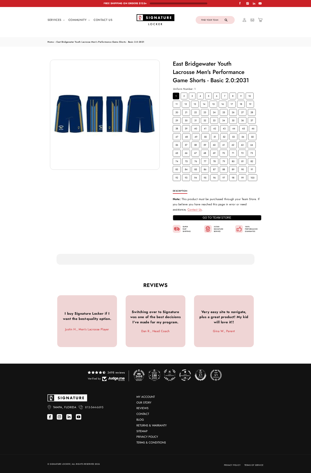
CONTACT (142, 414)
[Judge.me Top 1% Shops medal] (200, 375)
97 (223, 176)
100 (252, 176)
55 (252, 136)
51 (214, 136)
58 (195, 144)
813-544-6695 (94, 407)
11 (176, 103)
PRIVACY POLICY (147, 437)
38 (176, 127)
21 (186, 111)
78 (214, 160)
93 (186, 176)
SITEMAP (142, 431)
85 (195, 168)
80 (233, 160)
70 (223, 152)
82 (251, 160)
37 (251, 119)
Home (51, 42)
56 (176, 144)
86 (205, 168)
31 (195, 119)
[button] (55, 20)
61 (223, 144)
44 (233, 127)
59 (204, 144)
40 (195, 127)
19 (250, 103)
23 (204, 111)
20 (176, 111)
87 (214, 168)
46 (252, 127)
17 (232, 103)
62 (232, 144)
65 (176, 152)
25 (223, 111)
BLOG (140, 420)
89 (233, 168)
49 (195, 136)
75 (186, 160)
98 (233, 176)
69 (214, 152)
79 (223, 160)
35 (233, 119)
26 (233, 111)
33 (214, 119)
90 (242, 168)
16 (222, 103)
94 (195, 176)
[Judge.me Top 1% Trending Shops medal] (216, 375)
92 (176, 176)
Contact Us (195, 209)
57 (186, 144)
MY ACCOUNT (145, 397)
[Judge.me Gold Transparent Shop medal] (185, 375)
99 (242, 176)
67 (195, 152)
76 (195, 160)
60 (214, 144)
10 (249, 95)
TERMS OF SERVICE (253, 465)
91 (252, 168)
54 (242, 136)
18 (241, 103)
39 (186, 127)
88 (223, 168)
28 (251, 111)
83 (176, 168)
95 (205, 176)
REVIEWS (142, 408)
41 (205, 127)
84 (186, 168)
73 (251, 152)
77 (205, 160)
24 (214, 111)
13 (194, 103)
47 (176, 136)
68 (204, 152)
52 (224, 136)
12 (185, 103)
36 (242, 119)
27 (242, 111)
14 (204, 103)
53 (233, 136)
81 (242, 160)
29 (176, 119)
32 (204, 119)
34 (223, 119)
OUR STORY (143, 402)
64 (251, 144)
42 (214, 127)
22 (195, 111)
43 (224, 127)
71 (233, 152)
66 (186, 152)
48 (186, 136)
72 (242, 152)
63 (242, 144)
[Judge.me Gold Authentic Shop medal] (169, 375)
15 (213, 103)
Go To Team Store (217, 217)
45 (243, 127)
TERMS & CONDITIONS (151, 442)
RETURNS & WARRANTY (151, 425)
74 (176, 160)
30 (186, 119)
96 (214, 176)
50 (205, 136)
